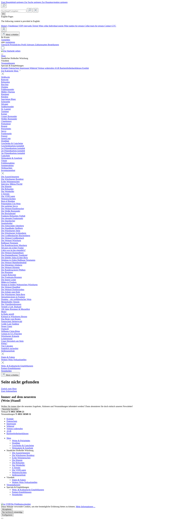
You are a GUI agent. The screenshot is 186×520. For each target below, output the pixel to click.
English (85, 68)
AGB (57, 68)
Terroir (35, 26)
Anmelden (5, 40)
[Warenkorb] (2, 48)
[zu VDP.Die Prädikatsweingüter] (16, 504)
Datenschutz (14, 68)
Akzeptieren (7, 509)
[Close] (2, 518)
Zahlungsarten (41, 44)
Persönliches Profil (18, 44)
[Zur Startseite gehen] (10, 51)
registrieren (10, 42)
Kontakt (5, 68)
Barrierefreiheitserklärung (71, 68)
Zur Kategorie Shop (10, 71)
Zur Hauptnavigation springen (55, 2)
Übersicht (5, 44)
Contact (108, 26)
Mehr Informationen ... (85, 506)
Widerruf (34, 68)
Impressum (25, 68)
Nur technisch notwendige (12, 512)
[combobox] (13, 11)
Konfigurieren (7, 515)
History (4, 26)
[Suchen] (4, 6)
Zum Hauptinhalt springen (12, 2)
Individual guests (56, 26)
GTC (114, 26)
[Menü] (2, 54)
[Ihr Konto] (4, 29)
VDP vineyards (25, 26)
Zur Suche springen (33, 2)
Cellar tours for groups (94, 26)
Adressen (30, 44)
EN (3, 14)
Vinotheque (13, 26)
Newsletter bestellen (10, 409)
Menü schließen (12, 35)
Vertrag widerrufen (46, 68)
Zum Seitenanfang (9, 391)
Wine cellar (44, 26)
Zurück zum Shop (9, 388)
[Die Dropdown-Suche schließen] (35, 10)
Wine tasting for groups (74, 26)
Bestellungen (53, 44)
